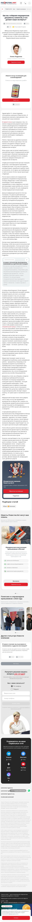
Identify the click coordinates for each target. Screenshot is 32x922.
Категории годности (7, 788)
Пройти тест (16, 100)
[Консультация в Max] (29, 790)
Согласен (16, 917)
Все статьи (16, 663)
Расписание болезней (7, 797)
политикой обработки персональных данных (20, 708)
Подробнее (16, 495)
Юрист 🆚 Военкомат (9, 506)
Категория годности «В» (8, 794)
